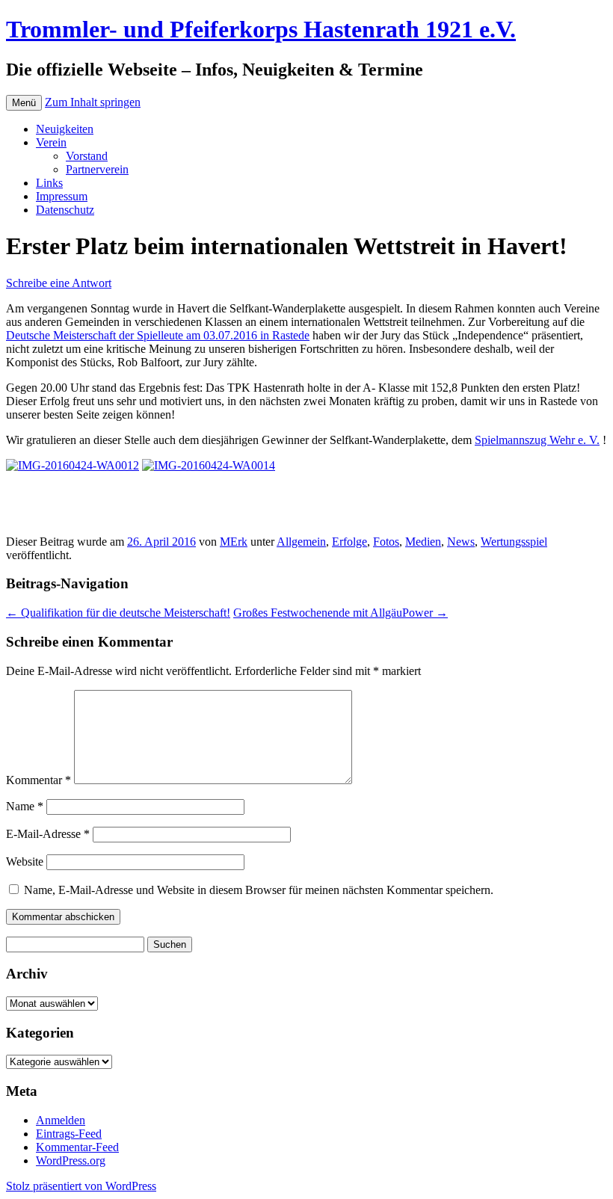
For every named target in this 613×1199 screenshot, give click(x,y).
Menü (24, 102)
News (461, 541)
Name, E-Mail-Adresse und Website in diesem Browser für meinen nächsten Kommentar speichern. (258, 890)
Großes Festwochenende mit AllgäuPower (340, 612)
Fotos (386, 541)
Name (24, 806)
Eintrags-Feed (69, 1133)
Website (24, 861)
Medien (423, 541)
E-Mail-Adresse (48, 833)
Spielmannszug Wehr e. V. (537, 440)
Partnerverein (97, 169)
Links (49, 182)
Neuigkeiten (64, 129)
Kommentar (38, 780)
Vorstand (87, 156)
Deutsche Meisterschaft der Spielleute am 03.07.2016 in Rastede (157, 335)
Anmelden (60, 1120)
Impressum (61, 196)
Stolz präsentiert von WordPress (81, 1186)
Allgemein (301, 541)
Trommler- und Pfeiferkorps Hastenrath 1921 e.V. (261, 29)
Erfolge (349, 541)
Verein (51, 142)
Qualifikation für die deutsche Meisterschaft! (118, 612)
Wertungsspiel (514, 541)
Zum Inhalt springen (93, 102)
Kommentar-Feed (77, 1147)
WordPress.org (70, 1160)
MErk (233, 541)
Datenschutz (65, 209)
